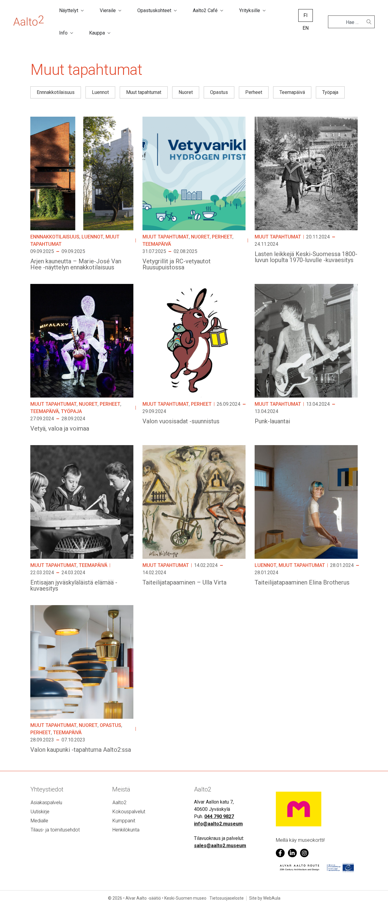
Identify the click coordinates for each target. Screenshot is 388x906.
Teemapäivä (156, 244)
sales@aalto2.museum (220, 845)
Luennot (92, 237)
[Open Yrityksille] (264, 10)
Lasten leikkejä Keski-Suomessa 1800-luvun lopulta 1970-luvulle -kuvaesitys (306, 257)
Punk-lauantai (272, 421)
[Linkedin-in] (292, 853)
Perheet (222, 237)
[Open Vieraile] (119, 10)
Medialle (39, 821)
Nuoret (200, 237)
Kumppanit (123, 821)
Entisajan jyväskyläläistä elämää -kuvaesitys (73, 585)
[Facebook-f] (280, 853)
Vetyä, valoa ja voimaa (59, 428)
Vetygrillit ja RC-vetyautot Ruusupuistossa (176, 264)
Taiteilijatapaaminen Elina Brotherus (302, 582)
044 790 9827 (219, 816)
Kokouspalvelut (128, 811)
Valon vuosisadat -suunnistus (180, 421)
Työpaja (71, 411)
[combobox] (348, 22)
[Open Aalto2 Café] (221, 10)
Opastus (110, 725)
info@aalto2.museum (218, 824)
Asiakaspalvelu (46, 802)
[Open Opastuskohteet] (175, 10)
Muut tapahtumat (165, 237)
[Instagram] (304, 853)
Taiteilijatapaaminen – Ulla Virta (184, 582)
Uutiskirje (40, 811)
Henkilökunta (125, 830)
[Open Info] (71, 33)
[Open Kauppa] (108, 33)
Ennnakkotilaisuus (54, 237)
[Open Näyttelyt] (82, 10)
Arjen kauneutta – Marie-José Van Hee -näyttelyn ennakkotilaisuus (75, 264)
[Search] (368, 22)
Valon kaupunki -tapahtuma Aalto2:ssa (80, 749)
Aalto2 (119, 802)
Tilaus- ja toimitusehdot (55, 830)
